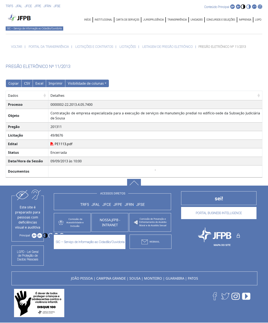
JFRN (47, 6)
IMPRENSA (245, 19)
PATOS (193, 278)
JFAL (18, 6)
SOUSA (134, 278)
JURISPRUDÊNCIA (153, 19)
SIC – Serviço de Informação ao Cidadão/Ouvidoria (34, 28)
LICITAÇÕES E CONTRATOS (94, 47)
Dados (13, 95)
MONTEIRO (153, 278)
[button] (243, 6)
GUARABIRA (175, 278)
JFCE (28, 6)
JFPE (37, 6)
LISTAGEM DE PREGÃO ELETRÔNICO (168, 47)
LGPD (257, 19)
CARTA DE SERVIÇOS (127, 19)
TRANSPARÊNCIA (177, 19)
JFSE (57, 6)
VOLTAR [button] (16, 47)
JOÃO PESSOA (82, 278)
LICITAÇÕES (128, 47)
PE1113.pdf (63, 144)
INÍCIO (87, 19)
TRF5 (9, 6)
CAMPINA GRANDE (111, 278)
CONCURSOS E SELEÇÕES (221, 19)
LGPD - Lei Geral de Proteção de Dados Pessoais (28, 255)
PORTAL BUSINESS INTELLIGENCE (219, 213)
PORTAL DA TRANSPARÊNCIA (49, 47)
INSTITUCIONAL (103, 19)
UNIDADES (196, 19)
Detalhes (57, 95)
